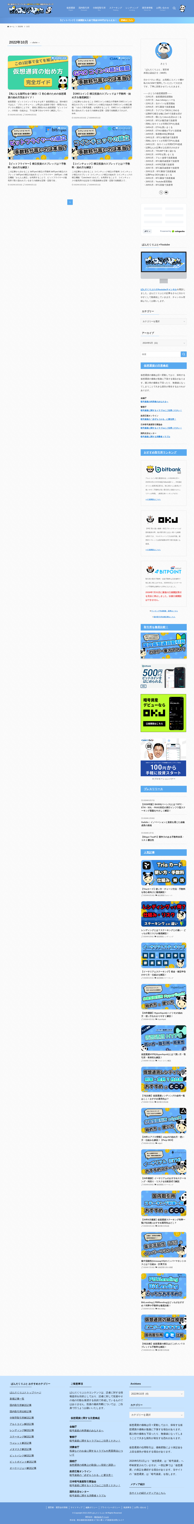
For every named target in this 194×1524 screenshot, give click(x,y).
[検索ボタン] (174, 8)
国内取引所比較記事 (21, 1411)
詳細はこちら (127, 20)
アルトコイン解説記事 (22, 1424)
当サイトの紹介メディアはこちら (147, 1493)
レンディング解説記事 (22, 1430)
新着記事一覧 (17, 1398)
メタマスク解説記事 (21, 1449)
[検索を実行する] (184, 354)
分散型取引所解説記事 (22, 1417)
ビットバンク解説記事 (22, 1455)
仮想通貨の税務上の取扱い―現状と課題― (93, 1465)
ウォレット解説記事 (21, 1443)
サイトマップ (76, 1507)
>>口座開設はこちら (153, 550)
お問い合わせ (140, 1507)
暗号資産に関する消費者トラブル (88, 1495)
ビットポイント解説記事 (23, 1462)
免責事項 (127, 1507)
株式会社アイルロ (101, 1517)
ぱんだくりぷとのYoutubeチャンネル (159, 289)
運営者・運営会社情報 (58, 1507)
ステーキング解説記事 (22, 1436)
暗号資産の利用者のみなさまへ (87, 1430)
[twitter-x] (161, 192)
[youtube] (166, 192)
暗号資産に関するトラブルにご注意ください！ (95, 1440)
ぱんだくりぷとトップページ (25, 1392)
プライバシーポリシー (110, 1507)
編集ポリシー (91, 1507)
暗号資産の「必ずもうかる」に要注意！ (91, 1475)
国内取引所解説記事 (21, 1405)
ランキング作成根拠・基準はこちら (164, 611)
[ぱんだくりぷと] (30, 8)
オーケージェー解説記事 (23, 1468)
